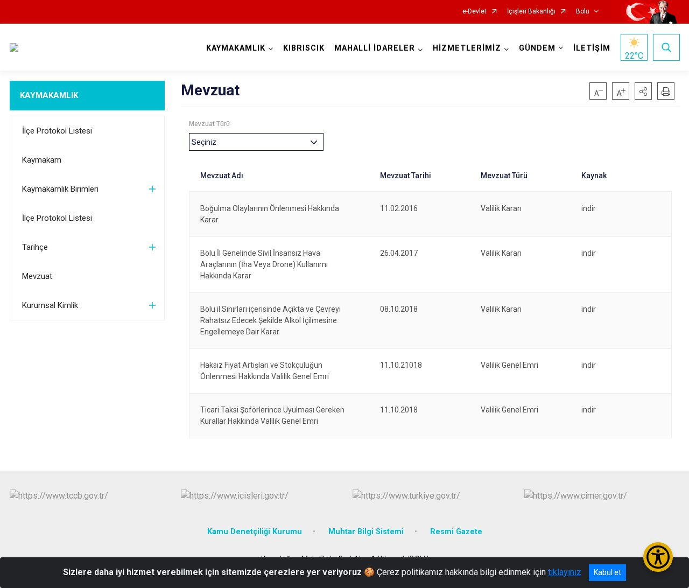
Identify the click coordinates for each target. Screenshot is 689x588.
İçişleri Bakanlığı (531, 11)
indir (588, 208)
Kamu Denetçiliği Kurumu (254, 531)
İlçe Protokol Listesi (57, 131)
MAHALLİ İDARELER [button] (374, 48)
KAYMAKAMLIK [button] (235, 48)
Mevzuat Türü (209, 124)
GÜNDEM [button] (537, 48)
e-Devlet (474, 11)
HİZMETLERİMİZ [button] (467, 48)
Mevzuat (37, 276)
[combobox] (256, 142)
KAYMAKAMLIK (49, 95)
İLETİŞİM (591, 48)
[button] (643, 91)
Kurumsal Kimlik (50, 305)
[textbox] (206, 142)
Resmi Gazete (456, 531)
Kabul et (607, 572)
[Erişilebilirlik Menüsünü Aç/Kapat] (658, 557)
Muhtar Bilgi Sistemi (366, 531)
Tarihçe (35, 247)
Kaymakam (41, 160)
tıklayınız (564, 572)
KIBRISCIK (304, 48)
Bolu (582, 11)
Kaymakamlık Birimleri (60, 189)
